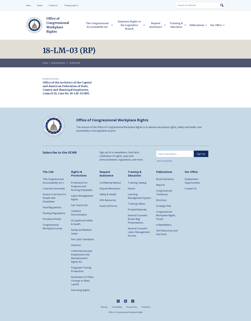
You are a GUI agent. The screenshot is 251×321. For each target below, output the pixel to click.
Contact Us (53, 5)
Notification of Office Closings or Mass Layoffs (82, 280)
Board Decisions (58, 63)
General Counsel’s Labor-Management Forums (139, 232)
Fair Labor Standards (82, 239)
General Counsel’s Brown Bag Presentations (137, 219)
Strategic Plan (163, 206)
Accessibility (117, 307)
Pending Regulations (54, 213)
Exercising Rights (80, 290)
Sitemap (104, 307)
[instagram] (118, 301)
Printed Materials (137, 209)
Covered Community (54, 188)
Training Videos (136, 203)
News (28, 5)
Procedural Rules (52, 219)
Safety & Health (107, 194)
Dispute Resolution (109, 188)
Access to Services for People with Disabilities (54, 198)
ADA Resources (107, 200)
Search (222, 5)
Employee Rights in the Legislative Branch (129, 25)
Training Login (70, 5)
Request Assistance (155, 25)
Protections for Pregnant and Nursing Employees (81, 186)
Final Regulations (52, 207)
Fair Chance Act (79, 205)
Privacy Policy (131, 307)
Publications (197, 25)
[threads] (132, 301)
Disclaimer (146, 307)
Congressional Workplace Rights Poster (165, 215)
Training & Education (176, 25)
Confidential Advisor (110, 182)
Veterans (76, 245)
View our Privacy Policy (164, 161)
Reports (160, 184)
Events (39, 5)
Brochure (161, 200)
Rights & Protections (79, 173)
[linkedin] (125, 301)
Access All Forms (108, 206)
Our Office (216, 25)
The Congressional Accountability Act (97, 25)
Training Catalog (137, 182)
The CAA (48, 172)
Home (45, 63)
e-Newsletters (164, 224)
